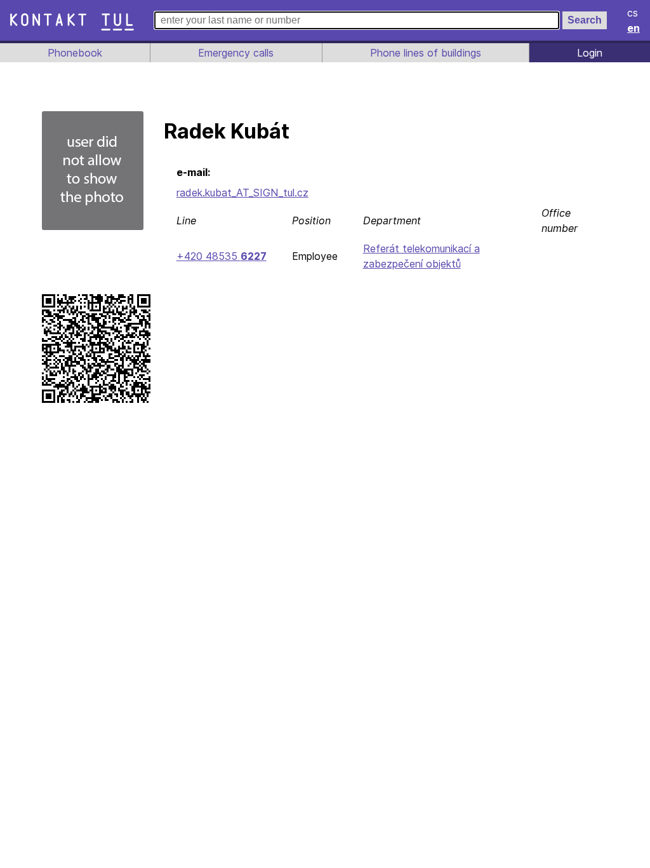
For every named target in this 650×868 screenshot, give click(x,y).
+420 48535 (221, 256)
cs (632, 12)
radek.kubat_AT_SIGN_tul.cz (242, 192)
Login (589, 52)
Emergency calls (236, 52)
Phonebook (75, 52)
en (633, 28)
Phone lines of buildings (425, 52)
